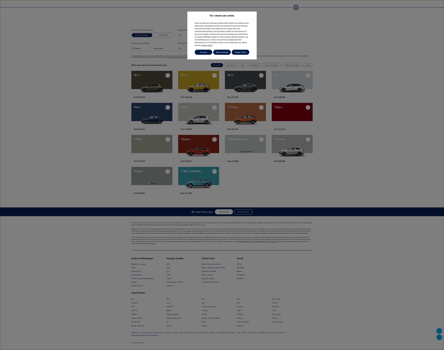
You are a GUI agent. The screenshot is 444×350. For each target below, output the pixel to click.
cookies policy (206, 45)
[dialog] (222, 175)
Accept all (203, 52)
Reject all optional (222, 52)
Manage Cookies (240, 52)
